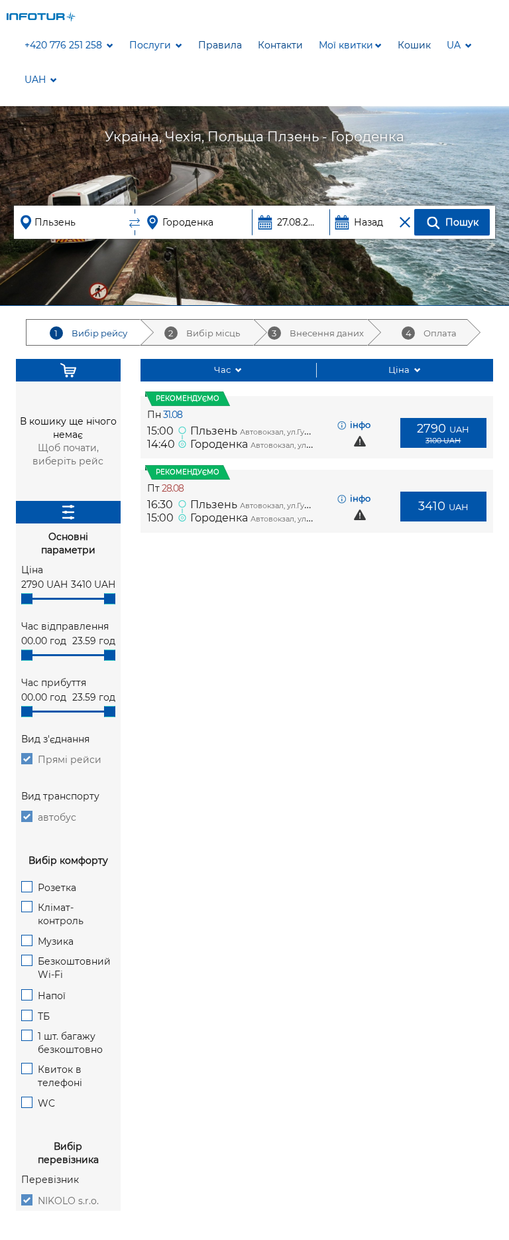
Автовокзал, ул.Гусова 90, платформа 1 (311, 432)
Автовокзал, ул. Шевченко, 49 (306, 445)
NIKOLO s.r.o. (68, 1201)
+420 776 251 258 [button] (65, 45)
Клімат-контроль (61, 914)
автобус (57, 817)
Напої (52, 996)
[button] (350, 45)
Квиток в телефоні (60, 1076)
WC (46, 1103)
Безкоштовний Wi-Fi (74, 968)
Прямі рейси (69, 760)
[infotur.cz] (41, 16)
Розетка (57, 888)
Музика (56, 941)
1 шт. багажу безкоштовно (70, 1043)
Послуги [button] (151, 45)
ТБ (44, 1016)
